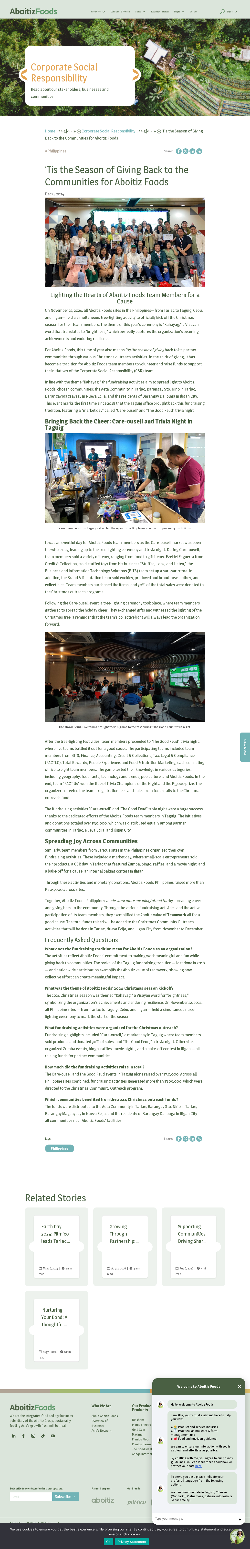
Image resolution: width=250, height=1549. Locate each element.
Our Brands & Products (120, 11)
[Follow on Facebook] (23, 1436)
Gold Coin (138, 1429)
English (230, 11)
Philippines (56, 151)
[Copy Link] (199, 151)
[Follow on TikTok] (43, 1436)
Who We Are (96, 11)
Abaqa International (145, 1454)
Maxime (137, 1434)
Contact (193, 11)
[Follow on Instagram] (33, 1436)
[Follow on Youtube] (53, 1436)
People (177, 11)
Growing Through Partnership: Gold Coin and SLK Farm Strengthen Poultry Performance (125, 1247)
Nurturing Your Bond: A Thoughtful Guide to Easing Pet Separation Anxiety (56, 1330)
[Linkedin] (192, 151)
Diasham (138, 1420)
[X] (185, 151)
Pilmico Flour (141, 1439)
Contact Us (245, 747)
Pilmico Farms (141, 1444)
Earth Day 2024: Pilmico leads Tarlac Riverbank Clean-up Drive (56, 1247)
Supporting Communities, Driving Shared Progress (193, 1247)
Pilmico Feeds (141, 1425)
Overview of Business (100, 1423)
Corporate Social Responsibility (64, 72)
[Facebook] (179, 151)
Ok (108, 1542)
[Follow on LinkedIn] (14, 1436)
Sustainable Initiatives (160, 11)
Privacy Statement (132, 1542)
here (198, 1466)
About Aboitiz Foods (105, 1416)
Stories (138, 11)
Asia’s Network (101, 1430)
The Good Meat (142, 1449)
